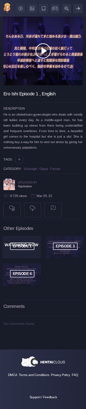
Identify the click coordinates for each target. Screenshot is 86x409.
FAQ (75, 375)
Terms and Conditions (34, 375)
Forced (55, 169)
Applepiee (25, 186)
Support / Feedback (43, 397)
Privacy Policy (60, 375)
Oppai (43, 169)
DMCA (12, 375)
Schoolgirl (30, 169)
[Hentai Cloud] (7, 9)
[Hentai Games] (54, 7)
